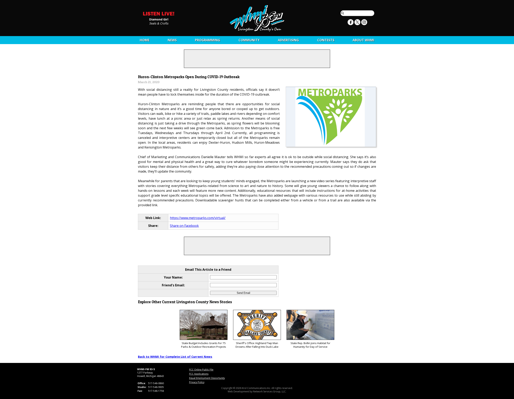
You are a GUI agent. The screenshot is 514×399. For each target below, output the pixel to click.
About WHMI (363, 40)
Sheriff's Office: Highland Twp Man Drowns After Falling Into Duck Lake (257, 344)
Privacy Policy (196, 382)
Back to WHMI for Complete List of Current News (175, 357)
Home (144, 40)
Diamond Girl (158, 19)
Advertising (288, 40)
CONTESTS (325, 40)
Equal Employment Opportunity (207, 378)
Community (249, 40)
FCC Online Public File (201, 369)
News (172, 40)
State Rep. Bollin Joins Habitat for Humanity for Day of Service (310, 344)
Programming (207, 40)
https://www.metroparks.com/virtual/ (197, 218)
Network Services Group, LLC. (269, 391)
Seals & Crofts (158, 23)
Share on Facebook (184, 225)
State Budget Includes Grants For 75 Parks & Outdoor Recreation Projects (203, 344)
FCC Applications (198, 374)
